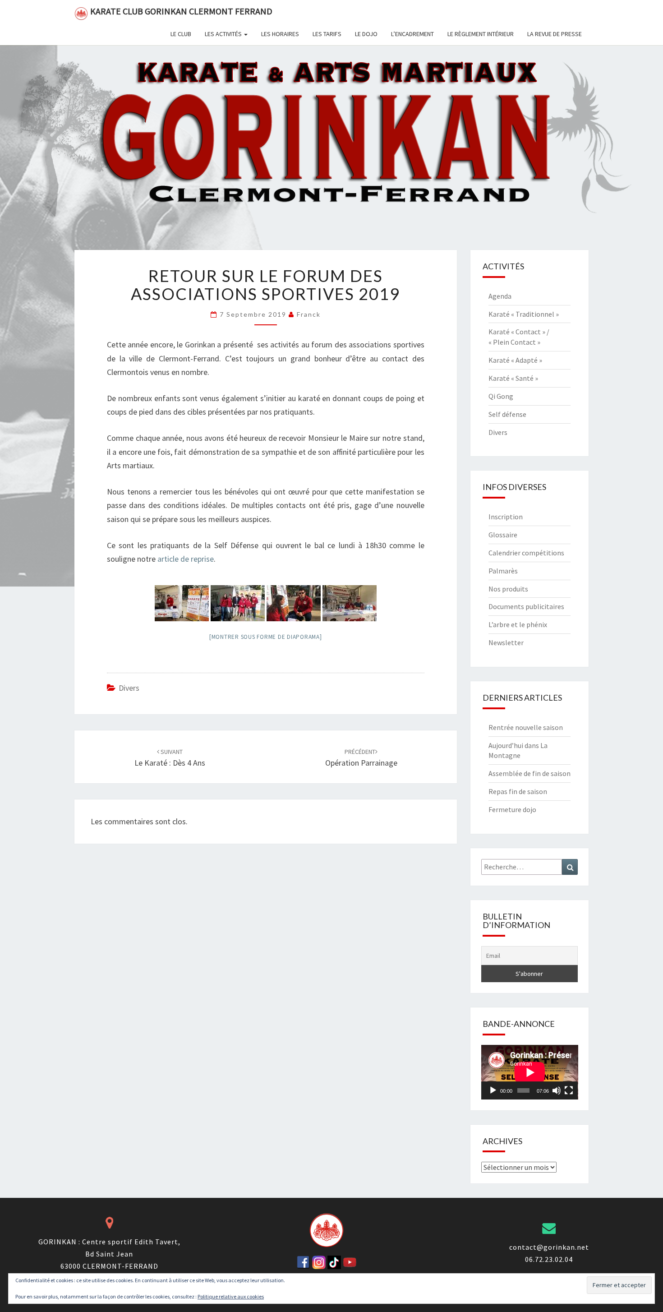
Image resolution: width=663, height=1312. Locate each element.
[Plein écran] (568, 1090)
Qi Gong (500, 396)
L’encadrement (412, 34)
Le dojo (366, 34)
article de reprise (185, 559)
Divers (129, 688)
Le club (180, 34)
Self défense (507, 414)
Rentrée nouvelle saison (525, 727)
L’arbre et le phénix (517, 624)
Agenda (499, 295)
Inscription (505, 516)
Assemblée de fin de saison (529, 773)
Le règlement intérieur (480, 34)
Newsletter (506, 642)
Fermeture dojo (512, 809)
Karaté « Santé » (513, 378)
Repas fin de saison (517, 791)
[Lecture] (492, 1090)
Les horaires (280, 34)
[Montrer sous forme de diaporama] (265, 637)
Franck (309, 314)
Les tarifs (327, 34)
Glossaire (502, 534)
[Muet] (556, 1090)
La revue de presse (554, 34)
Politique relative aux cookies (231, 1296)
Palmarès (503, 570)
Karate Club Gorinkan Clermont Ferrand (181, 11)
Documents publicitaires (526, 606)
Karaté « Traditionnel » (523, 314)
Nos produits (508, 588)
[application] (529, 1072)
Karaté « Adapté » (515, 360)
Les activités (224, 34)
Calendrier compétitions (526, 552)
